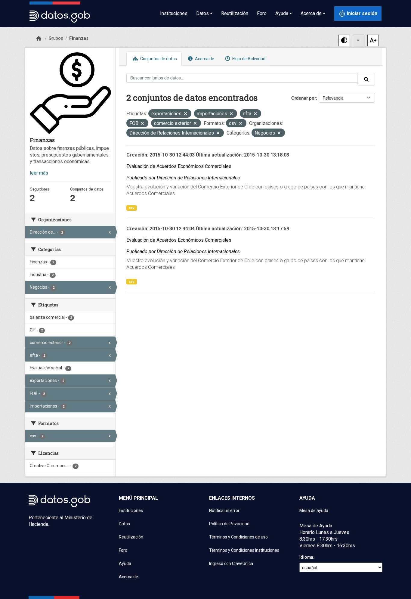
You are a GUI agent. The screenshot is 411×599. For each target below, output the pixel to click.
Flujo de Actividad (248, 58)
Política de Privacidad (229, 523)
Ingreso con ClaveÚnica (231, 563)
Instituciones (173, 13)
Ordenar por (303, 98)
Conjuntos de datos (158, 58)
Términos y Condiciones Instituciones (244, 550)
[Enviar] (366, 79)
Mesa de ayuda (313, 510)
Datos (124, 523)
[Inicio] (39, 38)
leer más (39, 173)
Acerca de (204, 58)
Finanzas (78, 38)
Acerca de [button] (311, 13)
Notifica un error (224, 510)
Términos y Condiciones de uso (238, 537)
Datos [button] (202, 13)
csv (131, 208)
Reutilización (234, 13)
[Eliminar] (185, 114)
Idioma (306, 557)
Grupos (56, 38)
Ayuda (125, 563)
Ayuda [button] (281, 13)
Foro (262, 13)
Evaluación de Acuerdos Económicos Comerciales (178, 166)
